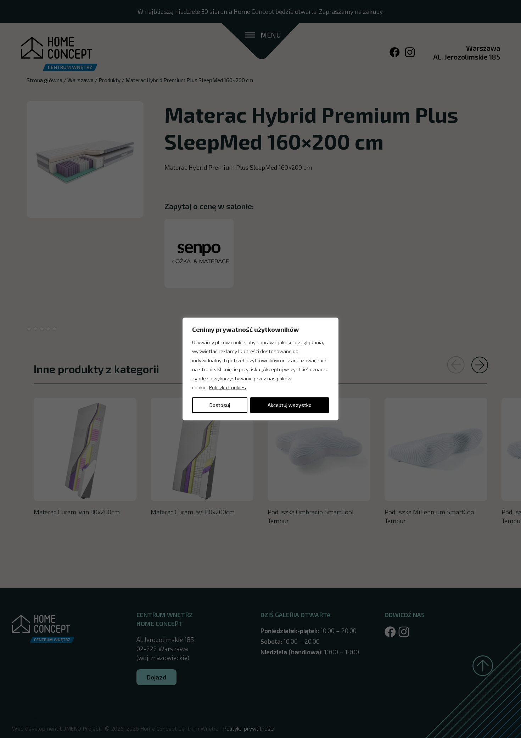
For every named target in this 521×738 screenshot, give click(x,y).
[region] (260, 369)
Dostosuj (219, 405)
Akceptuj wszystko (290, 405)
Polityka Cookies (227, 387)
